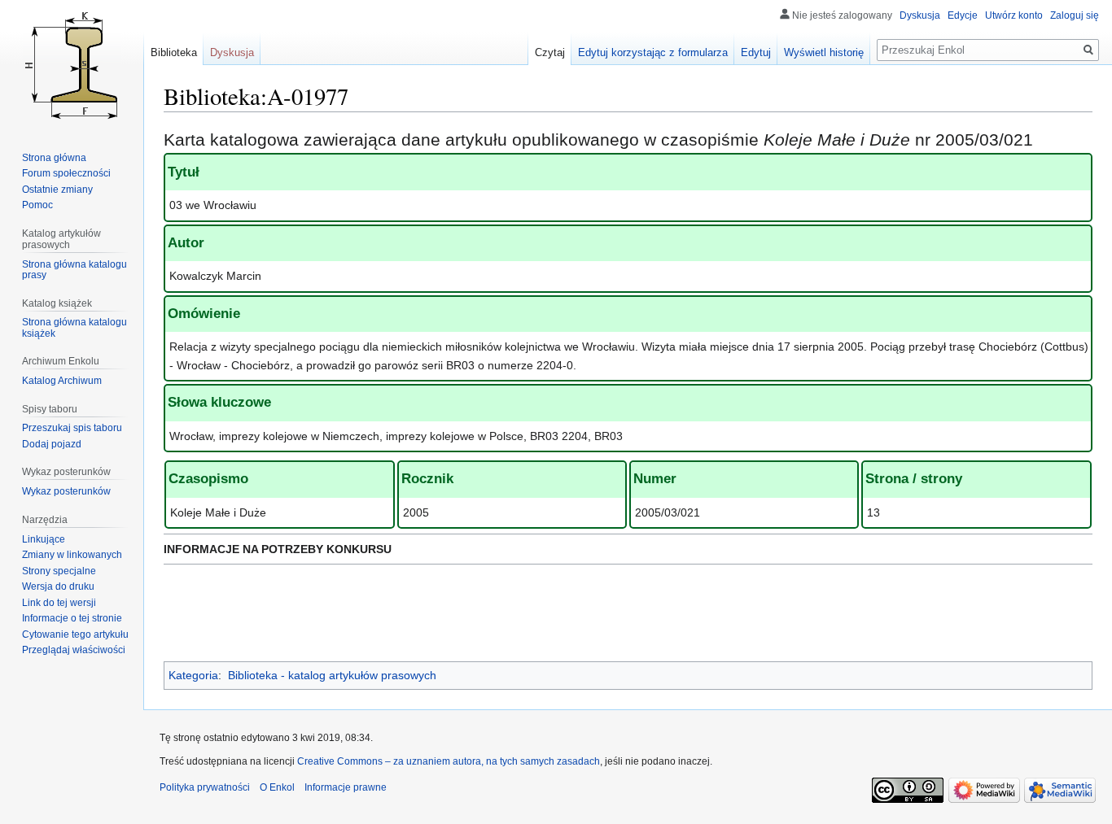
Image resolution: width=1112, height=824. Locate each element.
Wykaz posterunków (66, 491)
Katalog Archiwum (62, 380)
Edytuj (756, 52)
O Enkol (277, 787)
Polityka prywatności (205, 787)
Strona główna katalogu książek (74, 327)
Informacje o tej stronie (72, 618)
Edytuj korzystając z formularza (653, 52)
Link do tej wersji (59, 602)
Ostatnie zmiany (57, 189)
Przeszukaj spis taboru (72, 428)
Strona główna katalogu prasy (74, 270)
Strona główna (54, 157)
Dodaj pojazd (51, 444)
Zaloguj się (1074, 15)
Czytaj (550, 52)
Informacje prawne (345, 787)
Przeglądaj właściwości (73, 650)
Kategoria (193, 675)
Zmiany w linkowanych (72, 554)
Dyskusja (920, 15)
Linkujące (43, 539)
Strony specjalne (59, 571)
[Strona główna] (72, 65)
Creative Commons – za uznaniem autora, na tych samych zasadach (448, 761)
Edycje (963, 15)
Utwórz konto (1014, 15)
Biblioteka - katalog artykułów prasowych (332, 675)
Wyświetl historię (824, 52)
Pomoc (37, 205)
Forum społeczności (66, 173)
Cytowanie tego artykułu (75, 634)
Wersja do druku (58, 586)
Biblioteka (174, 52)
